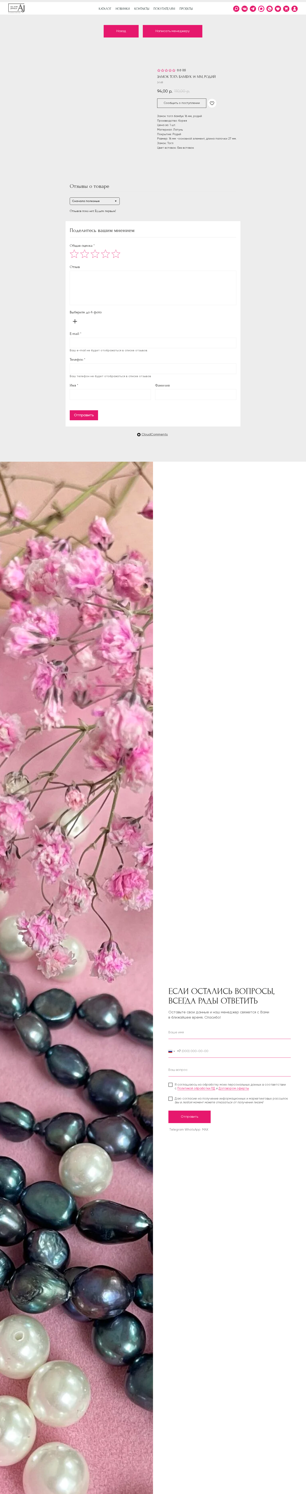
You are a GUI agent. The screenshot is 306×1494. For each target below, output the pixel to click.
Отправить (84, 415)
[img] (294, 9)
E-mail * (75, 334)
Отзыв (75, 267)
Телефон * (77, 360)
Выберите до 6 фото (86, 312)
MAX (205, 1129)
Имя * (74, 385)
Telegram (176, 1129)
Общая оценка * (82, 246)
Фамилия (162, 385)
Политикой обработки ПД (196, 1088)
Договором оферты (234, 1088)
